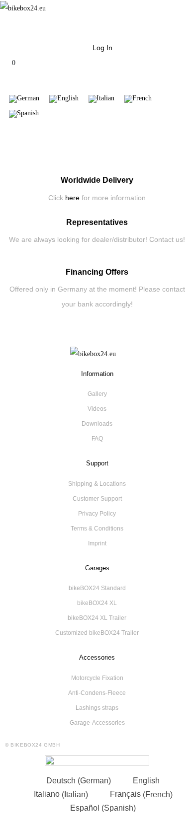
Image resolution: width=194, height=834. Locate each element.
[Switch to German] (24, 99)
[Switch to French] (138, 99)
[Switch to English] (64, 99)
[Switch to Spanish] (24, 114)
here (72, 198)
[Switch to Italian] (101, 99)
